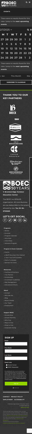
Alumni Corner (12, 365)
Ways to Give (9, 322)
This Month (16, 76)
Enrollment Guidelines (12, 280)
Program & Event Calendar (13, 249)
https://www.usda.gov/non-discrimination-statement (14, 423)
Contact (7, 293)
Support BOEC (9, 312)
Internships (8, 241)
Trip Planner (9, 274)
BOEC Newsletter (13, 367)
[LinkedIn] (25, 220)
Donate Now (9, 315)
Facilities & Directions (12, 272)
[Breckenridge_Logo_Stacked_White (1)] (12, 105)
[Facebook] (5, 220)
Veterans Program (11, 243)
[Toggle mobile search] (26, 2)
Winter (7, 230)
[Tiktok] (10, 220)
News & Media (9, 300)
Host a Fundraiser (10, 260)
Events (7, 252)
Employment (9, 305)
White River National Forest (22, 415)
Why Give (8, 320)
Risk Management (11, 282)
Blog (6, 298)
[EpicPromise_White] (15, 124)
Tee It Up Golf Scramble (14, 257)
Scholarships (9, 277)
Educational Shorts (11, 285)
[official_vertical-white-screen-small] (16, 136)
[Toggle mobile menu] (30, 2)
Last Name (8, 355)
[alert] (16, 66)
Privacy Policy (17, 396)
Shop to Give (9, 325)
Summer (7, 233)
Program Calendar (11, 235)
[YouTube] (15, 220)
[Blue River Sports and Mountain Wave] (16, 161)
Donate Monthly (10, 317)
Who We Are (9, 295)
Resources (7, 269)
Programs (7, 228)
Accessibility (19, 399)
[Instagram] (20, 220)
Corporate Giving (10, 327)
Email (6, 340)
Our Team (8, 303)
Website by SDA (25, 407)
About (6, 290)
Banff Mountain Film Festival (15, 255)
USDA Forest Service (11, 415)
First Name (8, 347)
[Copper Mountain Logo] (14, 146)
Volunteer (8, 238)
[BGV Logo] (16, 167)
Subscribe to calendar (16, 82)
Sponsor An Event (11, 262)
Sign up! (16, 383)
